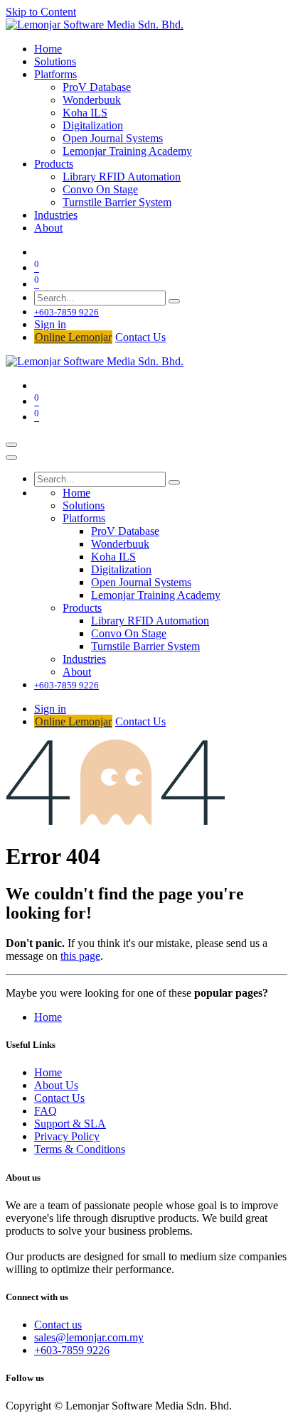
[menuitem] (48, 49)
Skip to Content (41, 12)
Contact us (58, 1325)
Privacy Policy (67, 1136)
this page (80, 956)
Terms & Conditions (79, 1149)
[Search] (174, 301)
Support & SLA (70, 1123)
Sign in (50, 324)
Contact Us (140, 337)
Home (48, 1017)
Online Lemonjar (73, 337)
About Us (56, 1085)
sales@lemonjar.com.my (89, 1337)
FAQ (45, 1111)
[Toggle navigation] (11, 445)
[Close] (11, 457)
